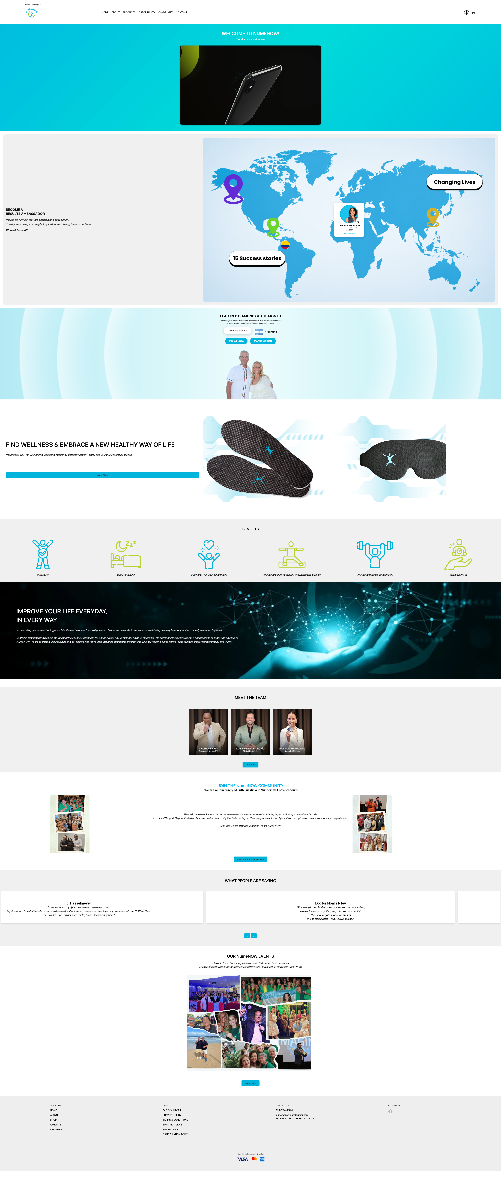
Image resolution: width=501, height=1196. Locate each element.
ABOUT (54, 1114)
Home (53, 1110)
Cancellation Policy (176, 1134)
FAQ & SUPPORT (172, 1110)
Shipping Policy (172, 1124)
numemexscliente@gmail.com (292, 1114)
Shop (53, 1119)
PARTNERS (56, 1129)
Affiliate (55, 1124)
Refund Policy (172, 1129)
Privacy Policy (172, 1114)
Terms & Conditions (175, 1119)
